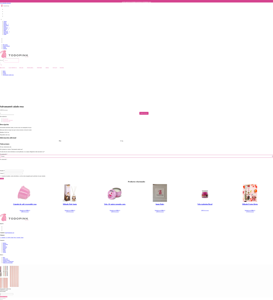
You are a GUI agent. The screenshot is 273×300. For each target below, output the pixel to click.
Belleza (5, 24)
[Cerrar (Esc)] (4, 298)
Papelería (6, 27)
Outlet (5, 34)
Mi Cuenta (5, 44)
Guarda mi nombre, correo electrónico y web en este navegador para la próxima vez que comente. (24, 176)
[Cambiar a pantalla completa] (2, 298)
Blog (4, 257)
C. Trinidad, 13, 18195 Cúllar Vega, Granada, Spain (11, 237)
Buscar (1, 60)
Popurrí (5, 29)
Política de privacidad (8, 262)
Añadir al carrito (3, 296)
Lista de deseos (6, 46)
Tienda (5, 21)
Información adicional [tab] (8, 120)
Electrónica (6, 25)
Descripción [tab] (5, 119)
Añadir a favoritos (143, 113)
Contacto (5, 48)
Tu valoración (3, 159)
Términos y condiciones (8, 261)
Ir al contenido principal (5, 3)
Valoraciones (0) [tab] (6, 121)
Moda (5, 30)
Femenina (6, 31)
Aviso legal (5, 258)
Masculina (6, 33)
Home (5, 22)
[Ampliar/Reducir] (0, 298)
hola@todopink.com (9, 232)
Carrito (4, 47)
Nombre (2, 170)
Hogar (5, 26)
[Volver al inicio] (5, 6)
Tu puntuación (3, 154)
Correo (2, 173)
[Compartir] (3, 298)
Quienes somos (6, 260)
